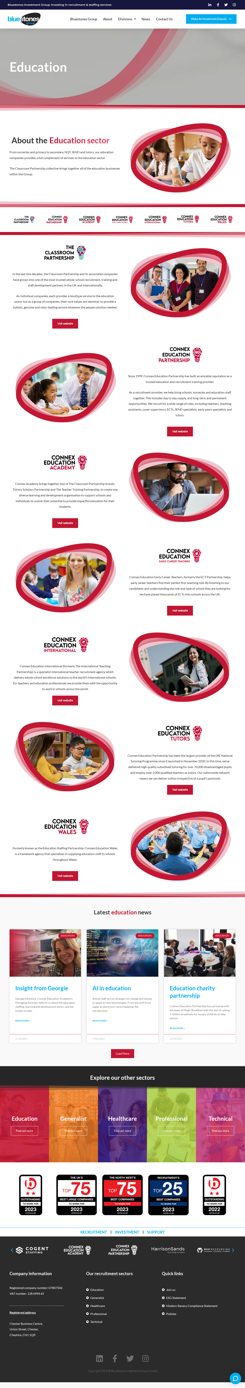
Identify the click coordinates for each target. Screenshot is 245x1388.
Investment (127, 1232)
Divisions (125, 19)
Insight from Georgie (41, 988)
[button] (123, 1053)
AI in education (111, 988)
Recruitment (93, 1232)
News (146, 19)
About (107, 19)
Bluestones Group (83, 19)
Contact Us (164, 19)
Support (156, 1232)
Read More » (22, 1020)
